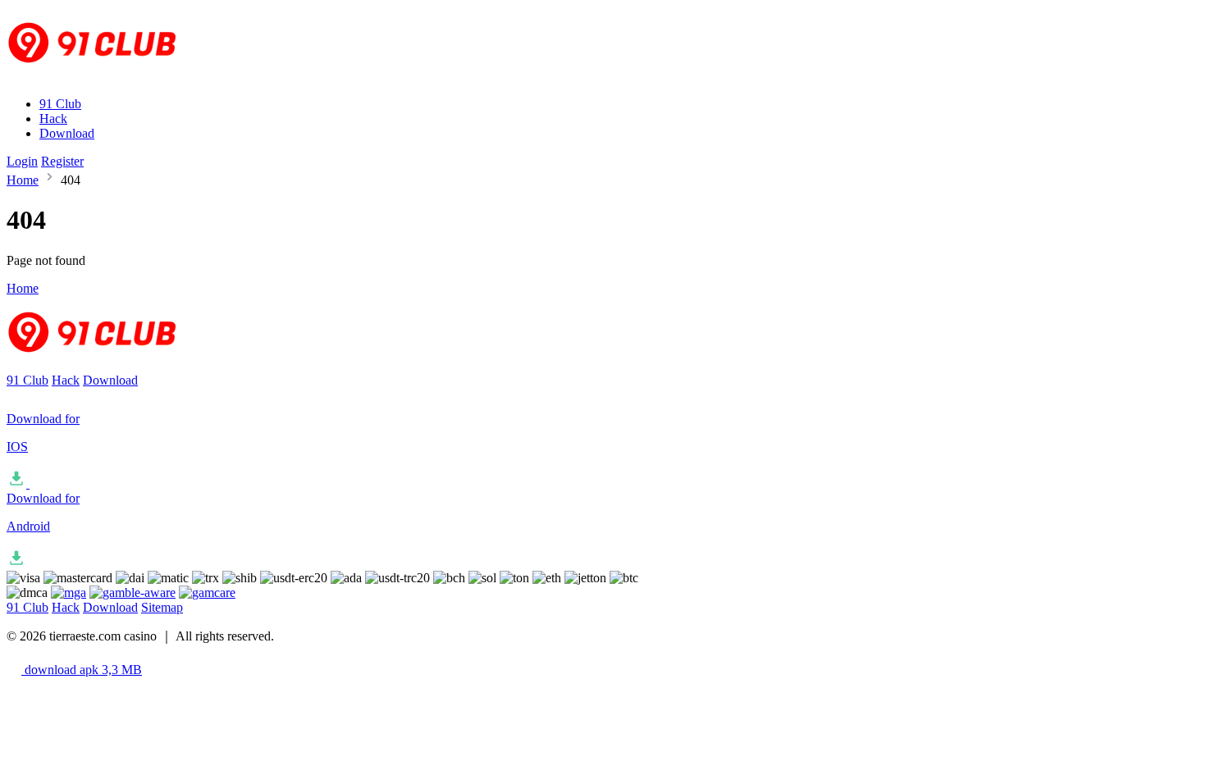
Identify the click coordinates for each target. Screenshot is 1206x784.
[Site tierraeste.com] (103, 76)
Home (23, 180)
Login (22, 161)
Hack (53, 118)
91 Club (60, 104)
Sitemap (162, 607)
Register (62, 161)
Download (66, 133)
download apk (81, 670)
